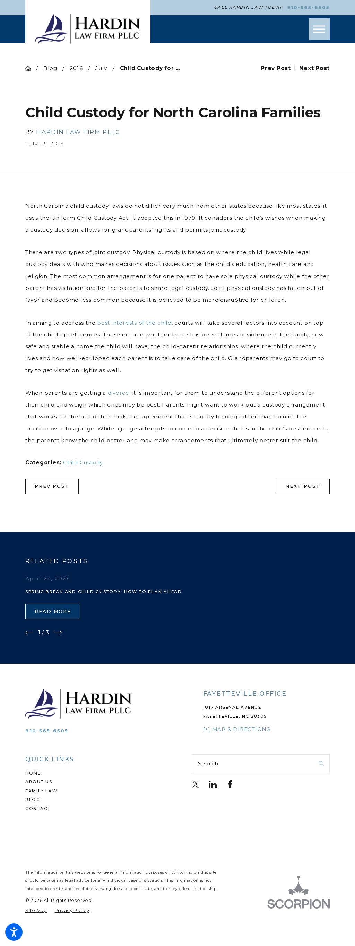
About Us (38, 781)
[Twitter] (196, 784)
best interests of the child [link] (134, 322)
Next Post (302, 486)
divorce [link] (118, 393)
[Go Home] (30, 68)
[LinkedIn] (213, 784)
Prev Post (52, 486)
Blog (50, 68)
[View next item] (58, 633)
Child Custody (83, 462)
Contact (38, 808)
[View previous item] (29, 633)
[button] (14, 932)
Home (33, 773)
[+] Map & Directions (236, 729)
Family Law (41, 790)
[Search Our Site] (321, 763)
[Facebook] (230, 784)
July (101, 68)
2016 (76, 68)
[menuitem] (94, 773)
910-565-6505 (308, 7)
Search (208, 763)
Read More (53, 611)
